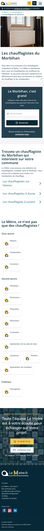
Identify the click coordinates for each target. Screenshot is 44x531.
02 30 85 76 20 (23, 441)
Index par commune (8, 527)
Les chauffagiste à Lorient (19, 202)
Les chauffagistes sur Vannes (16, 183)
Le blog (4, 496)
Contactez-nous (24, 450)
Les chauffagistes (16, 12)
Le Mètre (5, 12)
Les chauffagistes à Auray (19, 193)
